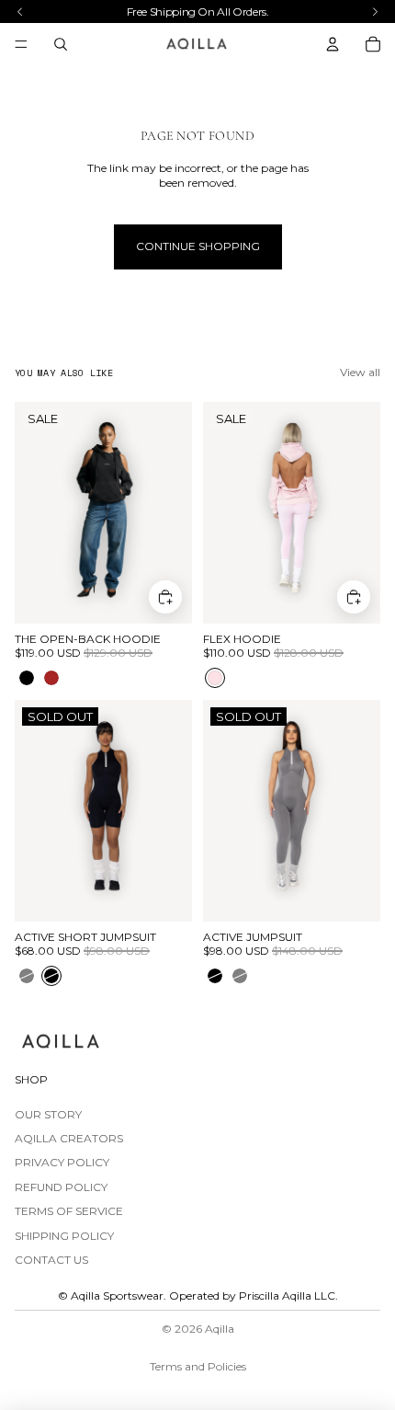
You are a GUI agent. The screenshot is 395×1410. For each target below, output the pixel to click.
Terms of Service (69, 1211)
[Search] (60, 44)
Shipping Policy (64, 1236)
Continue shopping (198, 246)
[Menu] (21, 44)
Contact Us (51, 1260)
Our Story (48, 1114)
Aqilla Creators (69, 1138)
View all (360, 372)
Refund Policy (61, 1187)
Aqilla (219, 1328)
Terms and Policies (198, 1366)
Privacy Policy (62, 1162)
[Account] (332, 44)
